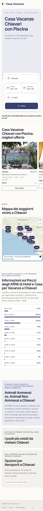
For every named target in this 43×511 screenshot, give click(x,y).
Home (6, 12)
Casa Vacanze (15, 4)
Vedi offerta (19, 188)
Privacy (4, 507)
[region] (22, 239)
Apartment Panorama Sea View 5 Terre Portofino (20, 174)
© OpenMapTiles (18, 257)
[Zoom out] (40, 223)
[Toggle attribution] (40, 256)
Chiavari (19, 12)
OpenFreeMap (8, 257)
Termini (11, 507)
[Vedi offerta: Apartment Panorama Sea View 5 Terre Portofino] (19, 155)
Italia (12, 12)
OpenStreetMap (9, 259)
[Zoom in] (40, 220)
